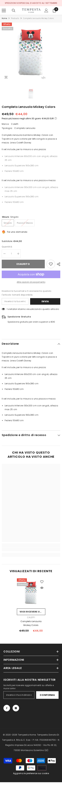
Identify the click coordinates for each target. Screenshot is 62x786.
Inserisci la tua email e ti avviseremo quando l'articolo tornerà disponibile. (26, 293)
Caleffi (14, 124)
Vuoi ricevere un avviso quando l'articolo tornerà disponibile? (32, 611)
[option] (31, 52)
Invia (45, 301)
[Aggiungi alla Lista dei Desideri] (50, 264)
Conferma (47, 695)
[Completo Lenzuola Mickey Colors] (31, 592)
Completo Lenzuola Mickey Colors (31, 623)
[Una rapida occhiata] (41, 587)
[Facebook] (6, 708)
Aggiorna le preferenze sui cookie (31, 773)
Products (15, 18)
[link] (31, 549)
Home (4, 18)
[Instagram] (16, 708)
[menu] (4, 10)
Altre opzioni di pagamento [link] (31, 282)
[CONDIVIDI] (57, 264)
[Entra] (46, 10)
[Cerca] (14, 10)
